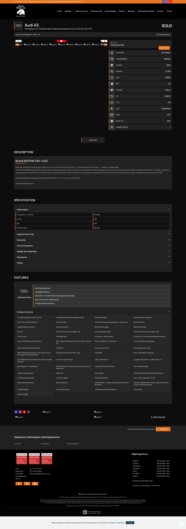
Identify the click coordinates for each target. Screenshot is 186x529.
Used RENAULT (44, 444)
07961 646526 (37, 471)
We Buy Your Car (82, 11)
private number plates (146, 11)
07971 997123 (20, 1)
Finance (122, 11)
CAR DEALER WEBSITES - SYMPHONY (94, 513)
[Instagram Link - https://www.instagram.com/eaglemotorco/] (167, 1)
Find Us (169, 11)
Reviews (160, 11)
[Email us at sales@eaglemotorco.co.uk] (28, 411)
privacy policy (102, 494)
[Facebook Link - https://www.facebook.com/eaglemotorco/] (163, 1)
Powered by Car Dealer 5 (94, 512)
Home (59, 11)
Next (105, 45)
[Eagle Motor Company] (21, 11)
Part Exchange (110, 11)
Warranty (131, 11)
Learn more (120, 523)
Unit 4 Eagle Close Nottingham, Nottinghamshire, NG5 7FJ (64, 1)
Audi (34, 34)
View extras (164, 48)
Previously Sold (96, 11)
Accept (130, 523)
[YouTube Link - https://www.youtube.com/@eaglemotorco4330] (170, 1)
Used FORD (17, 444)
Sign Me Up (163, 429)
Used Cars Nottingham (24, 34)
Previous (17, 45)
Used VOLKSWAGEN (72, 444)
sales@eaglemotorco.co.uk (35, 1)
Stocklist (68, 11)
